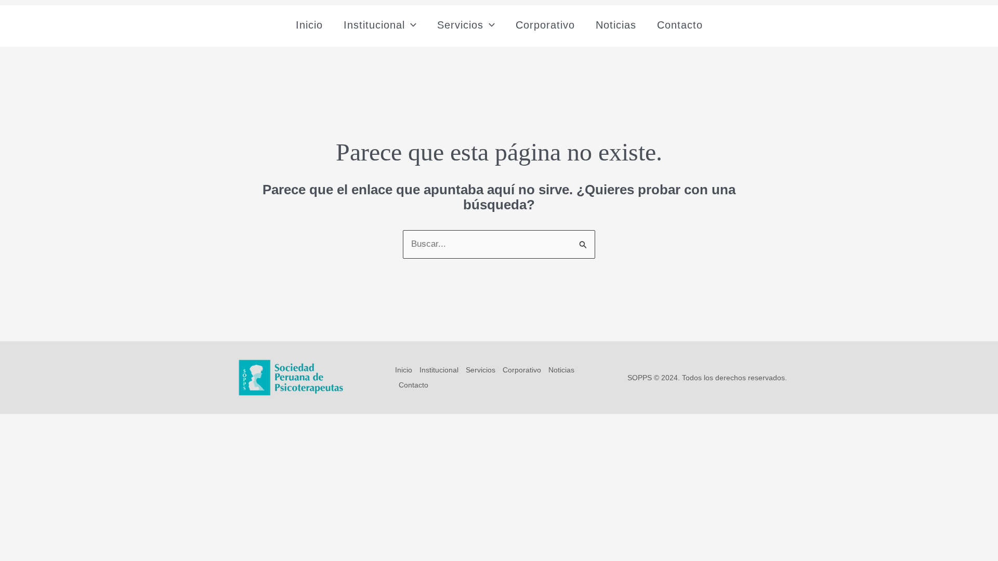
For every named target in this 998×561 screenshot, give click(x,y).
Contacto (680, 25)
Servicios (460, 25)
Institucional (374, 25)
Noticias (616, 25)
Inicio (309, 25)
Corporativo (545, 25)
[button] (410, 25)
